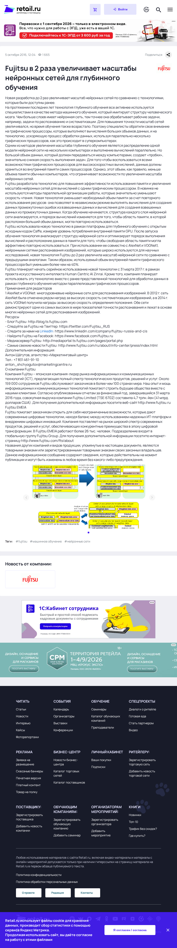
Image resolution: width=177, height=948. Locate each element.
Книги (134, 807)
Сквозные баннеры (29, 771)
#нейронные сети (77, 541)
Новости (22, 716)
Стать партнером (141, 723)
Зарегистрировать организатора (104, 822)
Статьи (21, 709)
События (62, 701)
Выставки (60, 723)
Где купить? (137, 836)
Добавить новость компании (29, 828)
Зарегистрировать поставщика (29, 817)
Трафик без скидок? (143, 829)
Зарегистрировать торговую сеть (142, 762)
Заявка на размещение (25, 762)
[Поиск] (159, 9)
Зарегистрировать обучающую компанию (67, 824)
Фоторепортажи (27, 737)
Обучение (100, 701)
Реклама (24, 752)
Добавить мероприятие (101, 833)
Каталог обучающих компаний (105, 718)
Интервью (23, 723)
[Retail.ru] (36, 9)
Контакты (87, 893)
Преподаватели (102, 727)
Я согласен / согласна (130, 930)
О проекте (28, 893)
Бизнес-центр (67, 752)
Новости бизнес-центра (66, 762)
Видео (133, 730)
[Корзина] (95, 9)
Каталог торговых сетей (66, 773)
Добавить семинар (67, 835)
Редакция (57, 893)
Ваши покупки (101, 760)
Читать (22, 701)
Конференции (63, 730)
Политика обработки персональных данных (47, 882)
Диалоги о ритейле (142, 709)
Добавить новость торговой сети (142, 773)
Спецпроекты (142, 701)
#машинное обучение (46, 541)
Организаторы (64, 716)
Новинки (135, 815)
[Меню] (170, 9)
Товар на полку (26, 792)
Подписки (98, 767)
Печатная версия (28, 778)
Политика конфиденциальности (39, 875)
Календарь (61, 709)
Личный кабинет (107, 752)
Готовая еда (137, 716)
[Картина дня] (146, 9)
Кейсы (20, 730)
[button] (32, 701)
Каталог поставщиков (69, 782)
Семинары (98, 709)
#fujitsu (21, 541)
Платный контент (28, 785)
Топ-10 (133, 822)
